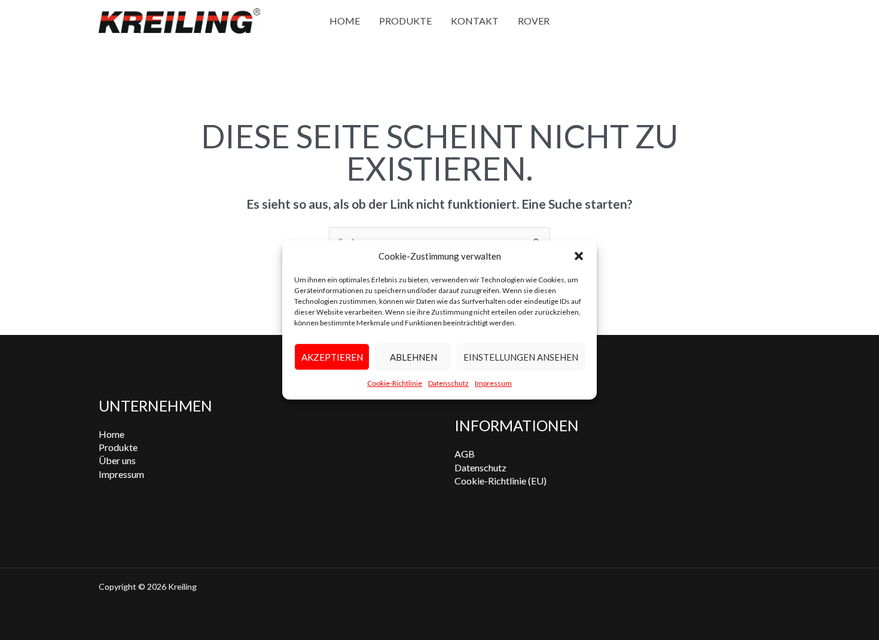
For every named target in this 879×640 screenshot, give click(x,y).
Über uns (117, 460)
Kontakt (475, 20)
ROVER (534, 20)
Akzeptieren (332, 357)
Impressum (493, 383)
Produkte (405, 20)
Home (344, 20)
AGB (464, 453)
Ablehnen (413, 357)
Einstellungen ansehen (520, 357)
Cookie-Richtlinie (394, 383)
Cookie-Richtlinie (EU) (500, 480)
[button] (579, 256)
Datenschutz (448, 383)
